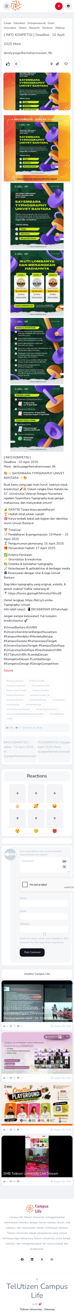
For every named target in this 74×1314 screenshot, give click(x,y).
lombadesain (58, 699)
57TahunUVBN (36, 680)
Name (23, 898)
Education (19, 23)
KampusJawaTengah (16, 690)
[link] (66, 63)
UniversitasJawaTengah (18, 709)
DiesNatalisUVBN (41, 685)
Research (34, 28)
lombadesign (13, 704)
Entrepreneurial (37, 23)
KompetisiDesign (38, 699)
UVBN (9, 718)
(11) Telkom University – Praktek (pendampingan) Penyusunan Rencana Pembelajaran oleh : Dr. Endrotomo (33, 1013)
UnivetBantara (56, 713)
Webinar (60, 28)
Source (8, 670)
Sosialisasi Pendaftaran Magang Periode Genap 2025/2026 (34, 1067)
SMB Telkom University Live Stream (30, 1173)
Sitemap (49, 1309)
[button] (6, 6)
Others (23, 28)
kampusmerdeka (41, 690)
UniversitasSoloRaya (46, 709)
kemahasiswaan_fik (40, 695)
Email (23, 911)
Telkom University (31, 1309)
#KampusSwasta (14, 680)
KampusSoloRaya (15, 695)
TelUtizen (47, 28)
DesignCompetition (16, 685)
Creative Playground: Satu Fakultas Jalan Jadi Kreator (34, 1119)
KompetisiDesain (15, 699)
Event (51, 23)
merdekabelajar (33, 704)
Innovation (10, 28)
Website (24, 924)
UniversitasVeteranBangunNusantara (25, 713)
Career (7, 23)
